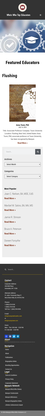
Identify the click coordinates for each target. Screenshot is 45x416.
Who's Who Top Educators (18, 15)
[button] (40, 15)
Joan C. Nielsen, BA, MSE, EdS (18, 193)
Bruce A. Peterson (12, 228)
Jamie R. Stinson (12, 217)
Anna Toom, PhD (22, 125)
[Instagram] (6, 336)
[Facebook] (10, 336)
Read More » (23, 143)
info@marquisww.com (11, 320)
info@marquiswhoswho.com (13, 316)
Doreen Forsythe (12, 240)
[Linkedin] (17, 336)
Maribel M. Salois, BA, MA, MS (18, 205)
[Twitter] (14, 336)
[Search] (38, 151)
